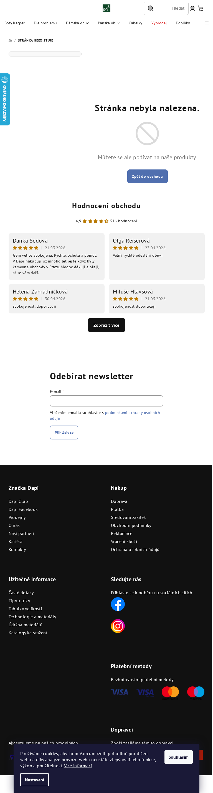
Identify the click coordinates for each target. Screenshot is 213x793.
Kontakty (17, 549)
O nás (14, 525)
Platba (117, 509)
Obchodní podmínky (131, 525)
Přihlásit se (64, 432)
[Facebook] (118, 603)
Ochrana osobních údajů (135, 549)
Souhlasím (179, 757)
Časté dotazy (21, 592)
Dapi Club (18, 501)
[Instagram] (118, 625)
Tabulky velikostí (25, 608)
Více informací (78, 765)
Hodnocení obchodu (106, 205)
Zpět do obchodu (147, 176)
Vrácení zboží (124, 541)
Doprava (119, 501)
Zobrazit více (106, 325)
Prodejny (17, 517)
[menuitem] (14, 23)
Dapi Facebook (23, 509)
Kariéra (16, 541)
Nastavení (34, 779)
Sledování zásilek (128, 517)
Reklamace (122, 533)
